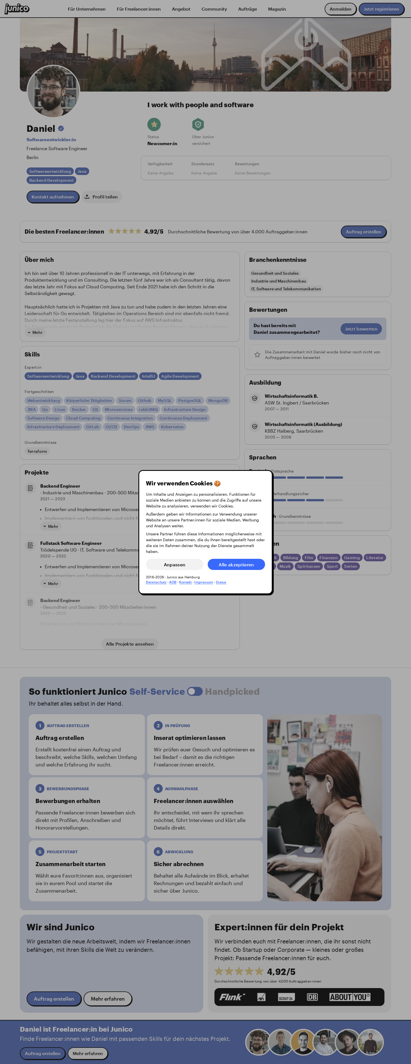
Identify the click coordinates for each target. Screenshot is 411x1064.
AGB (172, 582)
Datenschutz (156, 582)
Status (221, 582)
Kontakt (185, 582)
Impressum (203, 582)
